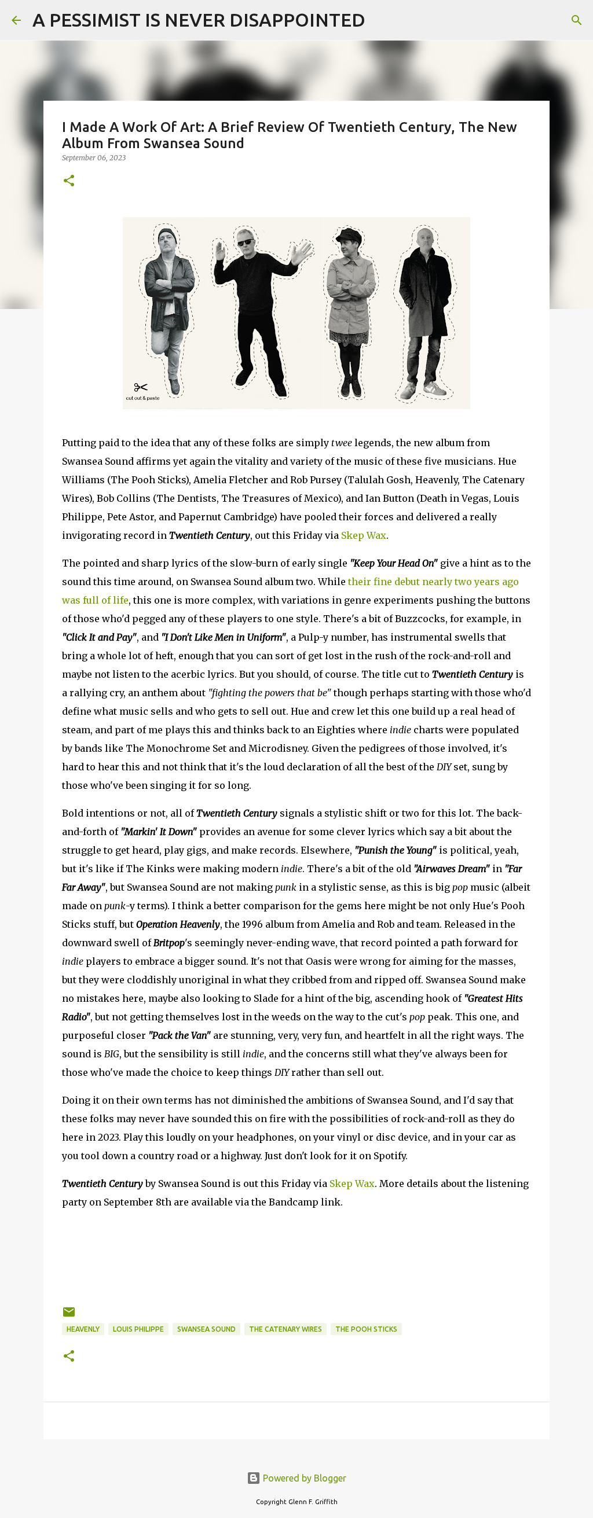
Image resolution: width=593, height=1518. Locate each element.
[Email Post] (69, 1316)
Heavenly (83, 1329)
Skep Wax (363, 535)
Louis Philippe (138, 1329)
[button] (69, 181)
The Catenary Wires (285, 1329)
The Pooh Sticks (366, 1329)
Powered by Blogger (303, 1478)
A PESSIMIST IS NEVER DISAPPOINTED (198, 19)
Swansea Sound (206, 1329)
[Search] (382, 20)
